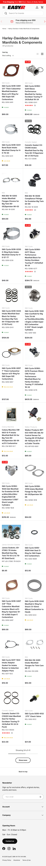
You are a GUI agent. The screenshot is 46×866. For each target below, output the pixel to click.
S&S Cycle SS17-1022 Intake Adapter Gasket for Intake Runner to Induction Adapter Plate (11, 665)
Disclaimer (16, 860)
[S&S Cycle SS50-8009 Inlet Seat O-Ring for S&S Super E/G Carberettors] (34, 532)
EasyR (9, 856)
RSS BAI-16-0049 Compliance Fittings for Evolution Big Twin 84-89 (34, 200)
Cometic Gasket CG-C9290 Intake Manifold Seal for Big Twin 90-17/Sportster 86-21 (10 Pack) (34, 150)
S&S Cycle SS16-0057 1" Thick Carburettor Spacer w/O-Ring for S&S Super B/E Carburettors (11, 373)
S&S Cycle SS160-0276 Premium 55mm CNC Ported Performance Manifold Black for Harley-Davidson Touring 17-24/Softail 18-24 (34, 377)
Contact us (10, 841)
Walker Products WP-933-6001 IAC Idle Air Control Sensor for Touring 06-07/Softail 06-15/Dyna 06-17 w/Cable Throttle (34, 437)
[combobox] (23, 13)
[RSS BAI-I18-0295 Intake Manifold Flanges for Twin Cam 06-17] (34, 644)
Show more (23, 760)
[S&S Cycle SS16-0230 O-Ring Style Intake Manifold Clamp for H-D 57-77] (11, 233)
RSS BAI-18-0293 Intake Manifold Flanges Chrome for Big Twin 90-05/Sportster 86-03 (10, 201)
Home (4, 28)
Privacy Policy (6, 860)
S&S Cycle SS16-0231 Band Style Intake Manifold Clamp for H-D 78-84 (11, 149)
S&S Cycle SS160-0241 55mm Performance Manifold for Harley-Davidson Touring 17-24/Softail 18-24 (34, 93)
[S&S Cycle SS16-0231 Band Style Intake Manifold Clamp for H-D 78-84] (11, 129)
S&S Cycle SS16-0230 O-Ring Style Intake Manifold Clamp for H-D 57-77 (11, 253)
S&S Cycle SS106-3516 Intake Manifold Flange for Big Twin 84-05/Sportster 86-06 (34, 491)
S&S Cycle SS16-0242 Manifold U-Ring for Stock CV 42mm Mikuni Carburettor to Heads (34, 606)
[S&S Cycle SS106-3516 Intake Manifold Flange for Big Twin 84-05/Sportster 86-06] (34, 470)
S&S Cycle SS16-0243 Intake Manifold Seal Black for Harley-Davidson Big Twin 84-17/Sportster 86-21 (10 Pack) (11, 318)
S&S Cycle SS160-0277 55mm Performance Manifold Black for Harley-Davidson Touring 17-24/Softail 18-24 (34, 257)
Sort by (5, 52)
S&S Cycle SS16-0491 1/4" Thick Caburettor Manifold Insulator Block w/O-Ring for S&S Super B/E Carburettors (11, 92)
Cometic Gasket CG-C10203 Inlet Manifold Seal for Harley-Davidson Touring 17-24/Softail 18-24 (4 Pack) (11, 720)
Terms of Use (26, 860)
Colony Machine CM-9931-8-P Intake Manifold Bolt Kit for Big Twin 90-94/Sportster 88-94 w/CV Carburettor (11, 436)
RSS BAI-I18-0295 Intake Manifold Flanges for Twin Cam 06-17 (34, 664)
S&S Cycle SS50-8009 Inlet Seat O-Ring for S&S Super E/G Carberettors (33, 552)
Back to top (23, 772)
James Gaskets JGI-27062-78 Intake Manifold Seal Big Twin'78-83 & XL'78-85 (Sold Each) (11, 553)
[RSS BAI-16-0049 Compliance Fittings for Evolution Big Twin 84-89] (34, 180)
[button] (42, 7)
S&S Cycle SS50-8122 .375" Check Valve (34, 714)
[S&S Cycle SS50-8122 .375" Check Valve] (34, 698)
